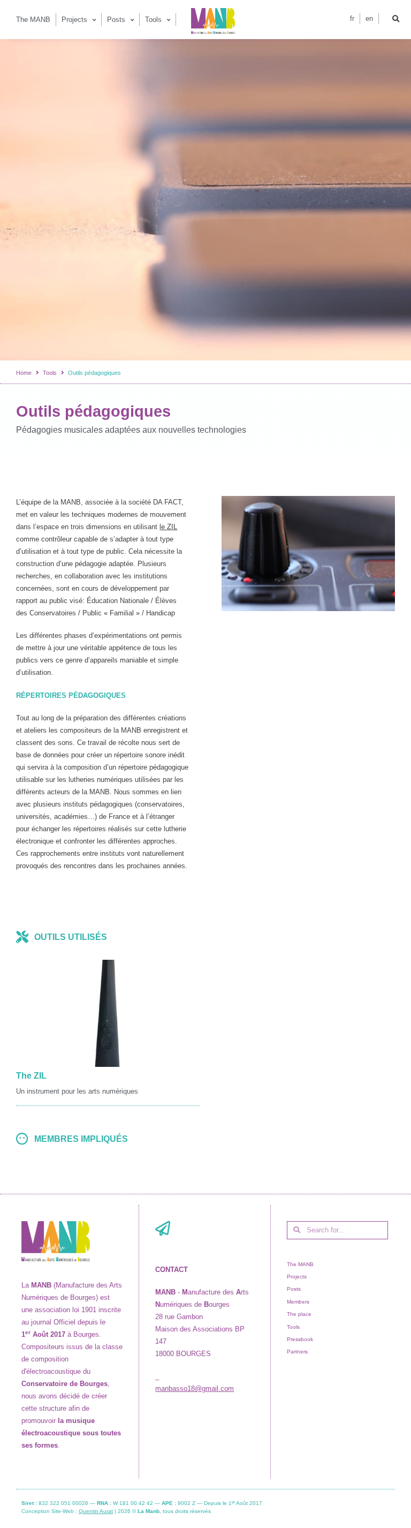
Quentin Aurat (96, 1511)
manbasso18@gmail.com (194, 1388)
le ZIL (168, 527)
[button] (396, 19)
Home (24, 373)
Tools (50, 373)
